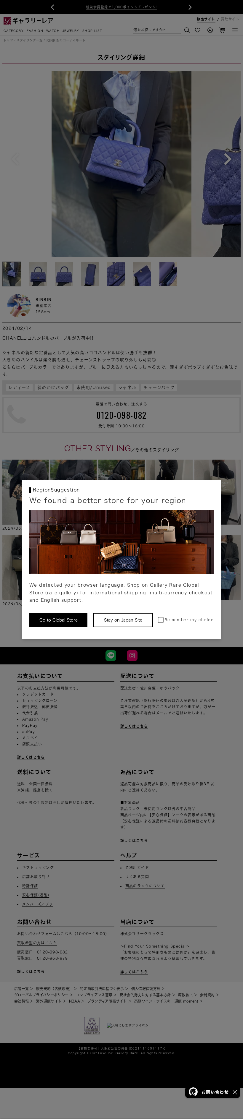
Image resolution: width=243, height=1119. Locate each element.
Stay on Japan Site (123, 620)
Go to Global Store (58, 620)
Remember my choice (189, 620)
